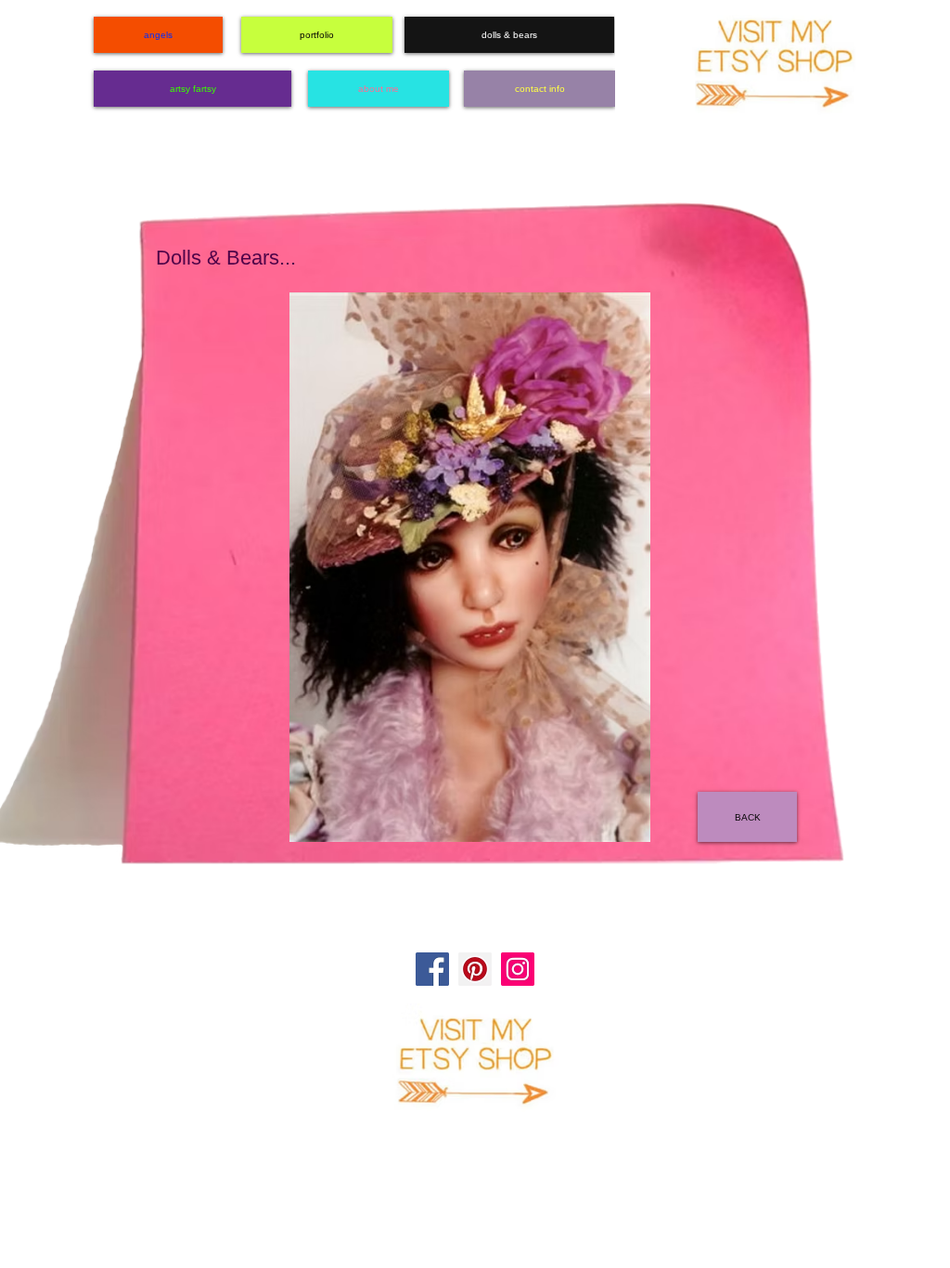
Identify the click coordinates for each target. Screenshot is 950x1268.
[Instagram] (517, 969)
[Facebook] (432, 969)
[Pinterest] (475, 969)
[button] (469, 567)
